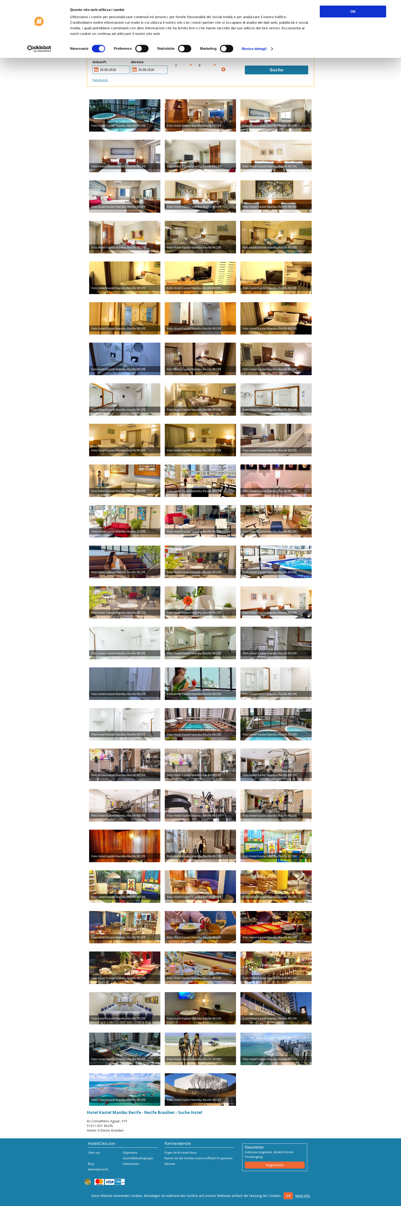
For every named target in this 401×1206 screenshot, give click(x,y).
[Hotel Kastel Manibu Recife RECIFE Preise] (124, 115)
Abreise (137, 62)
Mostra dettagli (254, 49)
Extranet (170, 1164)
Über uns (94, 1153)
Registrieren (275, 1165)
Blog (91, 1164)
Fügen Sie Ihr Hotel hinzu (181, 1153)
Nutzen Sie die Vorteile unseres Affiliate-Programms (198, 1158)
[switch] (142, 48)
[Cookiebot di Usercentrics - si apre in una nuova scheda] (39, 48)
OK (353, 11)
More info (302, 1195)
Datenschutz (131, 1164)
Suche (276, 69)
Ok (288, 1195)
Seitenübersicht (98, 1169)
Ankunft (100, 62)
